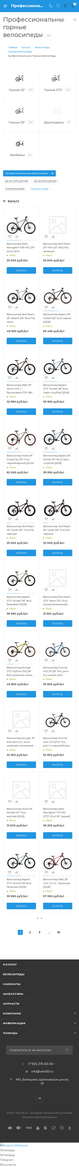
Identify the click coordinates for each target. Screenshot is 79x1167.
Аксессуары (13, 993)
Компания (12, 1013)
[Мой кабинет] (65, 6)
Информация (14, 1023)
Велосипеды (14, 974)
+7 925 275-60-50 (40, 1064)
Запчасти (11, 1003)
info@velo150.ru (42, 1071)
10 (58, 932)
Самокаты (11, 984)
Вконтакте (39, 1098)
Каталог (10, 964)
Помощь (10, 1033)
